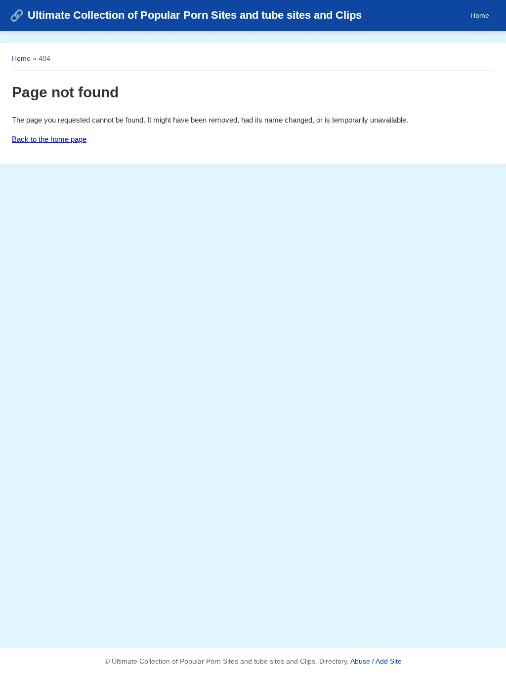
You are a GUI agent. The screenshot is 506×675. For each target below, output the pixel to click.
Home (479, 15)
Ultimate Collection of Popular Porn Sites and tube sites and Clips (186, 15)
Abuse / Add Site (376, 661)
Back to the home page (49, 139)
